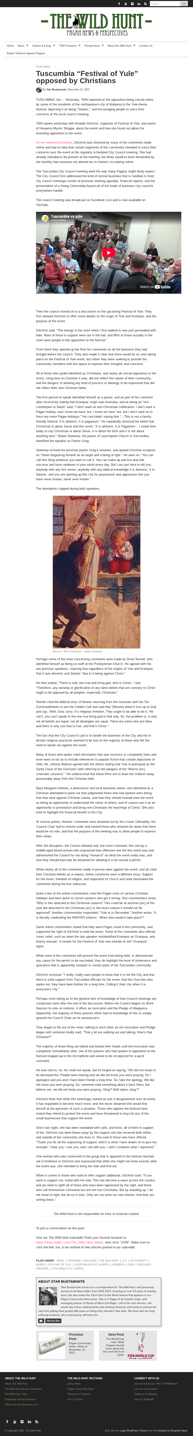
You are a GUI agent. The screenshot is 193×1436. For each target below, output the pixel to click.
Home (10, 45)
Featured (43, 66)
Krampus (118, 1264)
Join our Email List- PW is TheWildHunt (155, 1383)
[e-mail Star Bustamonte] (41, 1320)
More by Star (53, 1321)
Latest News (74, 1383)
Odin (131, 1264)
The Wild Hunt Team (16, 1394)
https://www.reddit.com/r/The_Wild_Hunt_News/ (69, 1242)
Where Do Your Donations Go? (21, 1404)
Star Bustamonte (56, 89)
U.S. (124, 1260)
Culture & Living (42, 45)
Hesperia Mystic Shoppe (92, 1264)
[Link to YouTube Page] (126, 3)
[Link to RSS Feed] (145, 3)
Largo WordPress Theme (133, 1430)
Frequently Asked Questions (20, 1399)
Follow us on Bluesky (146, 1394)
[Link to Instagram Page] (132, 3)
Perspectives (92, 45)
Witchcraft (139, 1260)
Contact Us (145, 45)
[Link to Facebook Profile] (119, 3)
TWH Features (68, 45)
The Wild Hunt (109, 1260)
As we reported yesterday (54, 142)
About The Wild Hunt (16, 1383)
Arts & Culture (75, 1399)
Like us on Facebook (145, 1389)
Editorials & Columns (78, 1394)
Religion (90, 1260)
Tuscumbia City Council (68, 1268)
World (40, 1264)
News (21, 45)
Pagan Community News (80, 1389)
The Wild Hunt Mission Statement (23, 1389)
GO (184, 3)
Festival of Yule (59, 1264)
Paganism (74, 1260)
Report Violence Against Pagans (26, 53)
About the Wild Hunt (120, 45)
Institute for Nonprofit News (172, 1430)
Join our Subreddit (144, 1399)
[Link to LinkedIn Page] (139, 3)
